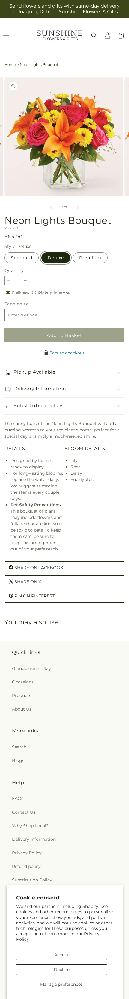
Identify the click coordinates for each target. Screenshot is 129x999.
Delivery (21, 293)
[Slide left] (51, 207)
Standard (21, 258)
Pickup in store (54, 293)
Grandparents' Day (31, 668)
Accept (61, 954)
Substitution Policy (32, 880)
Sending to (25, 304)
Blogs (18, 760)
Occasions (23, 682)
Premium (90, 258)
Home (10, 64)
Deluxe (56, 258)
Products (21, 695)
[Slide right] (77, 207)
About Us (22, 709)
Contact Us (23, 812)
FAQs (17, 798)
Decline (62, 969)
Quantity (14, 270)
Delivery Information (34, 839)
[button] (94, 35)
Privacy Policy (27, 853)
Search (19, 747)
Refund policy (26, 866)
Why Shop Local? (30, 825)
